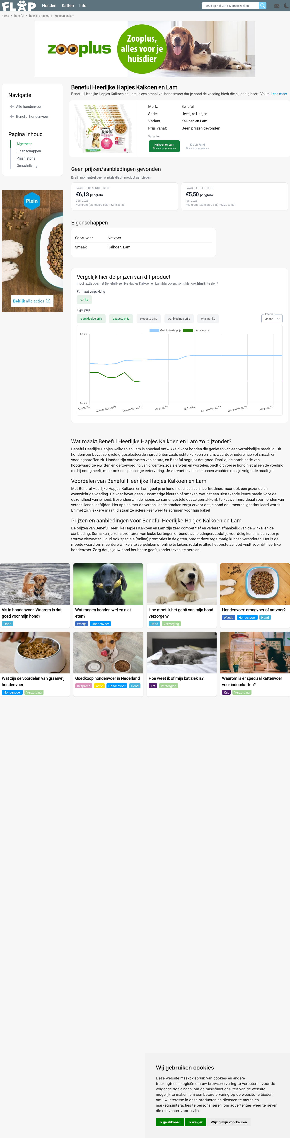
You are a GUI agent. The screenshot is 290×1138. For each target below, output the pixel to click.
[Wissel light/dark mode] (286, 5)
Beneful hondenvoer (32, 116)
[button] (281, 5)
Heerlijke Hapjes (194, 114)
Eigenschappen (29, 151)
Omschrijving (27, 165)
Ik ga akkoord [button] (170, 1122)
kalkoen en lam (64, 15)
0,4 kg (84, 299)
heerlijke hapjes (39, 15)
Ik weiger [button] (195, 1122)
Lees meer (279, 94)
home (5, 15)
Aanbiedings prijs (179, 318)
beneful (19, 15)
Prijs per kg (208, 318)
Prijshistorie (26, 158)
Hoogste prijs (148, 318)
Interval (269, 314)
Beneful (187, 106)
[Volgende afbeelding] (107, 152)
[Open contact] (276, 5)
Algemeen (24, 144)
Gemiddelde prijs (91, 318)
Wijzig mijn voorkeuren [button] (229, 1122)
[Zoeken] (262, 5)
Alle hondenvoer (29, 106)
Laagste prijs (121, 318)
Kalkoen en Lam (194, 121)
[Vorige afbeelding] (99, 152)
